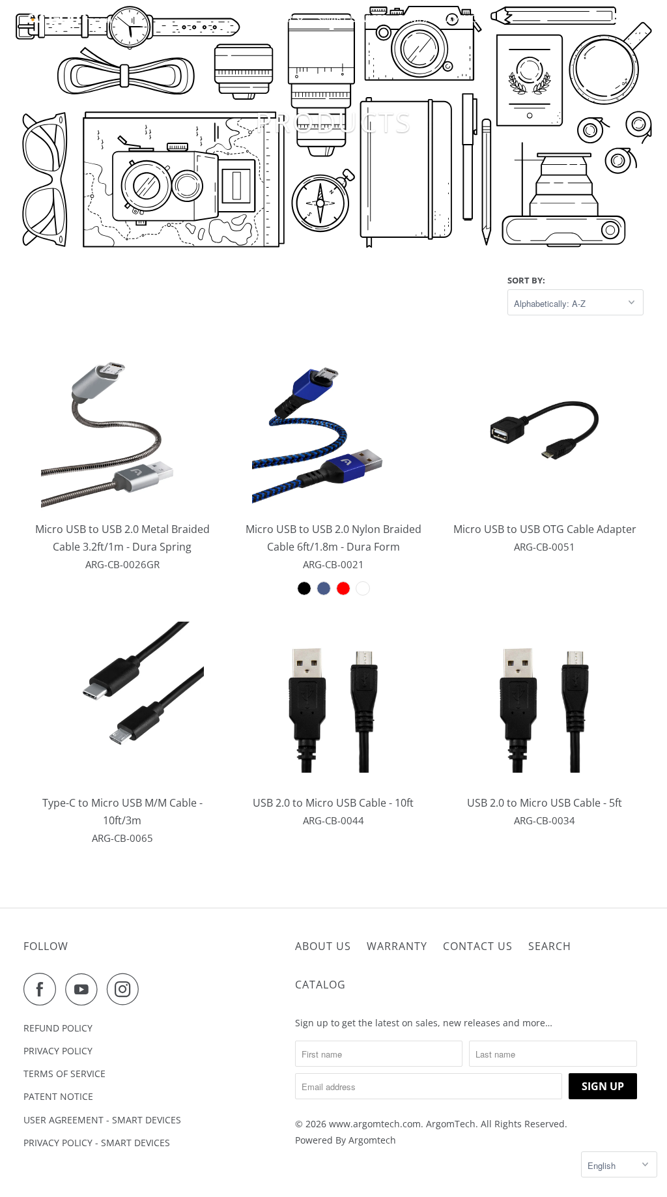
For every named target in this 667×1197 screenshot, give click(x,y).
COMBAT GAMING (437, 18)
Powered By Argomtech (345, 1140)
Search (549, 946)
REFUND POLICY (57, 1028)
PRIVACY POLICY (57, 1051)
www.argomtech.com (375, 1124)
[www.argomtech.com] (69, 18)
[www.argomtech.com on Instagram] (126, 989)
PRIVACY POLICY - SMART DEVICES (96, 1142)
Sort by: (526, 280)
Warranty (397, 946)
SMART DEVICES (352, 18)
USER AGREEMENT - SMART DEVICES (102, 1120)
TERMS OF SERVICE (64, 1073)
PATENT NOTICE (58, 1096)
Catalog (320, 984)
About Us (323, 946)
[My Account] (616, 18)
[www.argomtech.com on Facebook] (43, 989)
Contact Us (478, 946)
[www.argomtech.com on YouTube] (84, 989)
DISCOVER (271, 18)
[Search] (635, 18)
